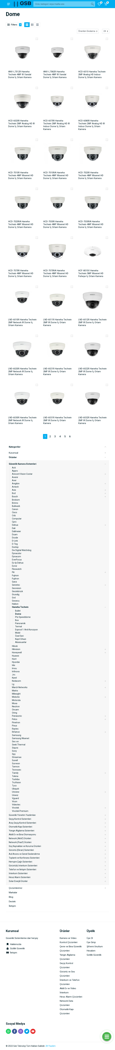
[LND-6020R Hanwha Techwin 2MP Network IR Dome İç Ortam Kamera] (22, 350)
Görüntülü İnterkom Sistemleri (23, 865)
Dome (18, 614)
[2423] (37, 39)
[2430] (37, 189)
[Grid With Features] (32, 24)
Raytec (15, 729)
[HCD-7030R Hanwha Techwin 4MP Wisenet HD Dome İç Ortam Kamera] (57, 203)
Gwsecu (15, 601)
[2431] (107, 189)
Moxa (14, 703)
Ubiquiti (15, 789)
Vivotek (15, 808)
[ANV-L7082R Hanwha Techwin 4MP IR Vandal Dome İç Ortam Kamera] (57, 53)
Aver (14, 480)
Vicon (14, 801)
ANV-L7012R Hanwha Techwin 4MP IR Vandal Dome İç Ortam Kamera (19, 74)
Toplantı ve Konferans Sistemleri (24, 858)
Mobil (17, 633)
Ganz (14, 582)
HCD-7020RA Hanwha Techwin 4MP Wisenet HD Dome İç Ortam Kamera (20, 224)
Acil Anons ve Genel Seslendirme (24, 854)
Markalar (13, 892)
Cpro (14, 522)
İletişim (12, 906)
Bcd (14, 493)
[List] (37, 24)
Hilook (15, 646)
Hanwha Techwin (20, 607)
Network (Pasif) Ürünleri (20, 842)
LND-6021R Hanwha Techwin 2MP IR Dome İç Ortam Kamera (57, 371)
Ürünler (13, 457)
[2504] (72, 385)
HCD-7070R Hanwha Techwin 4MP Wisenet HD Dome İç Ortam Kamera (20, 273)
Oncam (15, 709)
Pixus (14, 725)
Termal (18, 626)
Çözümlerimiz (15, 888)
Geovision (16, 588)
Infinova (15, 671)
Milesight (16, 694)
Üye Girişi (91, 942)
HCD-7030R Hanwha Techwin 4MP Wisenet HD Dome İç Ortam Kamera (55, 224)
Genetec (16, 585)
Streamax (16, 757)
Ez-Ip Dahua (17, 563)
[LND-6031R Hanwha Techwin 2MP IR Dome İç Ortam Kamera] (57, 399)
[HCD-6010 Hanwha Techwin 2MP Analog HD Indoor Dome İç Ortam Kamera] (92, 53)
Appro (15, 471)
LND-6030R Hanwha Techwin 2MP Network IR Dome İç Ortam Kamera (22, 420)
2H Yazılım (51, 1046)
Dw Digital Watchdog (21, 550)
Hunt (14, 659)
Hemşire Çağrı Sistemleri (20, 862)
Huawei (15, 656)
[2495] (37, 140)
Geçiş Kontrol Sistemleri (20, 819)
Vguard (15, 798)
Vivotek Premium (20, 811)
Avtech (15, 487)
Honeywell (17, 652)
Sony (14, 751)
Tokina (15, 776)
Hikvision (16, 649)
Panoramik (20, 623)
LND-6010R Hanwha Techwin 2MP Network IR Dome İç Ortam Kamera (22, 322)
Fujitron (15, 578)
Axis (14, 490)
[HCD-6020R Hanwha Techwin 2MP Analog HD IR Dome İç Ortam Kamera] (22, 102)
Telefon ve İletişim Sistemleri (22, 869)
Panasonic (17, 716)
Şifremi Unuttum (95, 946)
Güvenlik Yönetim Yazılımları (22, 815)
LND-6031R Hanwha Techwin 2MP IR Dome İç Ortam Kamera (57, 420)
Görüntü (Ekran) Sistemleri (21, 850)
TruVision (16, 782)
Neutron (16, 706)
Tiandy (15, 773)
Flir (13, 572)
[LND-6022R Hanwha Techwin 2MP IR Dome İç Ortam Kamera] (92, 350)
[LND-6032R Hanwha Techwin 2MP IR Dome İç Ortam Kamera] (92, 399)
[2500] (72, 287)
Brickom (16, 500)
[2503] (37, 385)
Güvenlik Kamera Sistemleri (22, 464)
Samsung (16, 735)
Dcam (15, 534)
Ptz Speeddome (23, 617)
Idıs (13, 665)
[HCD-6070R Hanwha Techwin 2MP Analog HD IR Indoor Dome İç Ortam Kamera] (57, 102)
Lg (13, 684)
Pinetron (16, 722)
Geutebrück (17, 591)
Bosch (15, 496)
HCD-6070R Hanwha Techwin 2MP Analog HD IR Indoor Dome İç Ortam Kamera (56, 125)
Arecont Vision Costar (22, 474)
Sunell (15, 760)
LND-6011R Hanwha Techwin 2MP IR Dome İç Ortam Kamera (57, 322)
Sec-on (15, 741)
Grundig (15, 594)
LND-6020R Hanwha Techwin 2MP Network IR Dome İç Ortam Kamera (22, 371)
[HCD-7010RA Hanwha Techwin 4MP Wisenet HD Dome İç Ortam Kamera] (57, 154)
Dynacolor (16, 553)
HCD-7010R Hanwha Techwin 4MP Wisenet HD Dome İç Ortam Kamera (20, 175)
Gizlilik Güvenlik (17, 948)
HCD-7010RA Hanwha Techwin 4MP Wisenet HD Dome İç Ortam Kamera (55, 175)
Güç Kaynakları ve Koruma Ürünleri (25, 846)
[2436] (107, 385)
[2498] (37, 238)
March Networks (19, 687)
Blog (11, 897)
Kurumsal (13, 452)
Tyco (14, 785)
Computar (17, 518)
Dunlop (15, 547)
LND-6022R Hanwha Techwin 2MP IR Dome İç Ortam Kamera (92, 371)
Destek (12, 901)
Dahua (15, 525)
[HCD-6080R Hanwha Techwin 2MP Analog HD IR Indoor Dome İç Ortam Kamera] (92, 102)
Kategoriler (15, 447)
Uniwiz (15, 795)
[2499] (37, 287)
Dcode (15, 537)
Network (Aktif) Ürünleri (20, 838)
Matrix (15, 690)
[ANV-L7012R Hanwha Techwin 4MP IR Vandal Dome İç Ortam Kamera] (22, 53)
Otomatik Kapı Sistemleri (20, 827)
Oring (14, 713)
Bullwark (16, 506)
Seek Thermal (18, 744)
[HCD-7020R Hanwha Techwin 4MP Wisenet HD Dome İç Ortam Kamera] (92, 154)
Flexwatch (17, 569)
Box (17, 620)
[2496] (107, 140)
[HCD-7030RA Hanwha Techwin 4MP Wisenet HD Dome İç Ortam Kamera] (92, 203)
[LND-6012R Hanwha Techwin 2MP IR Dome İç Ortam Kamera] (92, 301)
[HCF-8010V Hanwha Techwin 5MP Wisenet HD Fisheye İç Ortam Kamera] (92, 252)
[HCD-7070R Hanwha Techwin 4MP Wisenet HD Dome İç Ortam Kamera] (22, 252)
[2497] (72, 189)
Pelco (14, 719)
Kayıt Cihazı (20, 639)
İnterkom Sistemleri (18, 873)
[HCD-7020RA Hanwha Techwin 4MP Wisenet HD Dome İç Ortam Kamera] (22, 203)
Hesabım (91, 950)
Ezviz (14, 566)
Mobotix (16, 697)
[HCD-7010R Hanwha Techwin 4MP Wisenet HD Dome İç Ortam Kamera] (22, 154)
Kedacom (16, 681)
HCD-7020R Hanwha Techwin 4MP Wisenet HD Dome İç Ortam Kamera (90, 175)
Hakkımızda (15, 944)
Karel (14, 678)
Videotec (16, 804)
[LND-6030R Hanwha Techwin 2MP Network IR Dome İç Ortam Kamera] (22, 399)
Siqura (15, 748)
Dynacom (16, 556)
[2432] (72, 238)
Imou (14, 668)
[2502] (72, 336)
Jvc (13, 674)
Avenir (15, 477)
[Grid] (27, 24)
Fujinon (15, 575)
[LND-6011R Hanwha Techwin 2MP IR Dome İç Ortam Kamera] (57, 301)
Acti (14, 467)
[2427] (72, 88)
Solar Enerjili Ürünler (18, 881)
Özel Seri (19, 636)
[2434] (107, 287)
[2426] (37, 88)
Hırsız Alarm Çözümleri (71, 996)
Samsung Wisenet (20, 738)
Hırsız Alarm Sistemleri (19, 877)
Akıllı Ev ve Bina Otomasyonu (22, 834)
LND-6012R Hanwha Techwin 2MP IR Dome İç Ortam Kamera (92, 322)
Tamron (15, 766)
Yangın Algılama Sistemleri (21, 830)
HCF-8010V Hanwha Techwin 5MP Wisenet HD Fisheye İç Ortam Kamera (90, 273)
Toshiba (15, 779)
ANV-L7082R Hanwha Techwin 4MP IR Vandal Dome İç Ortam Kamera (54, 74)
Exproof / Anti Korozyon (26, 629)
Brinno (15, 503)
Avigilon (15, 483)
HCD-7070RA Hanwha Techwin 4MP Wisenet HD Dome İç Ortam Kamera (55, 273)
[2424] (72, 39)
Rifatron (16, 732)
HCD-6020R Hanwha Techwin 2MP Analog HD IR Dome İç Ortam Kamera (21, 123)
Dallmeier (16, 531)
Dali (13, 528)
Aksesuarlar (21, 642)
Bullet (18, 611)
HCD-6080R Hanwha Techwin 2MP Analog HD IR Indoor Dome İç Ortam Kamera (91, 125)
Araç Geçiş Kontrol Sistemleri (22, 823)
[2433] (107, 238)
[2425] (107, 39)
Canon (15, 509)
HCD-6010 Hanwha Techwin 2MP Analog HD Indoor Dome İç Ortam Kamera (92, 74)
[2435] (107, 336)
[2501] (37, 336)
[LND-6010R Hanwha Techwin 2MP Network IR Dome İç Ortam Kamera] (22, 301)
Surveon (16, 763)
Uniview (15, 792)
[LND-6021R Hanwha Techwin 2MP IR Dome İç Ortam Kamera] (57, 350)
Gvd (14, 597)
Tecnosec (16, 770)
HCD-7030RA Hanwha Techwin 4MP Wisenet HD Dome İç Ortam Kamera (90, 224)
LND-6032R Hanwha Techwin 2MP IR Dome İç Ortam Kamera (92, 420)
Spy (14, 754)
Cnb (14, 515)
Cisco (14, 512)
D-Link (15, 541)
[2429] (72, 140)
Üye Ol (90, 938)
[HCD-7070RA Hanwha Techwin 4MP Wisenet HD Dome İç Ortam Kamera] (57, 252)
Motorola (16, 700)
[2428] (107, 88)
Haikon (15, 604)
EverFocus (17, 559)
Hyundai (16, 662)
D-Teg (15, 544)
